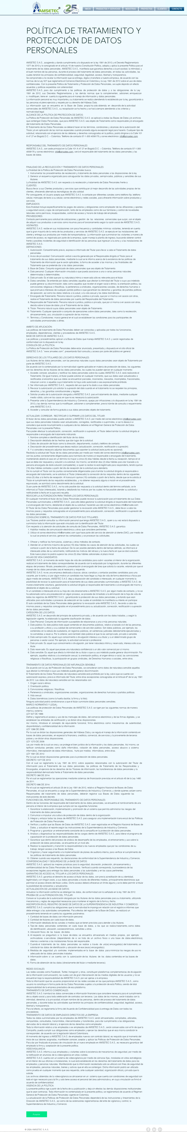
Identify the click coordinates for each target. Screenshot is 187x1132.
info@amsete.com (129, 505)
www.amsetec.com (53, 351)
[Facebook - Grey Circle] (148, 1129)
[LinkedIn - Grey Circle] (154, 1129)
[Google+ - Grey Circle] (160, 1129)
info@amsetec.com (129, 136)
